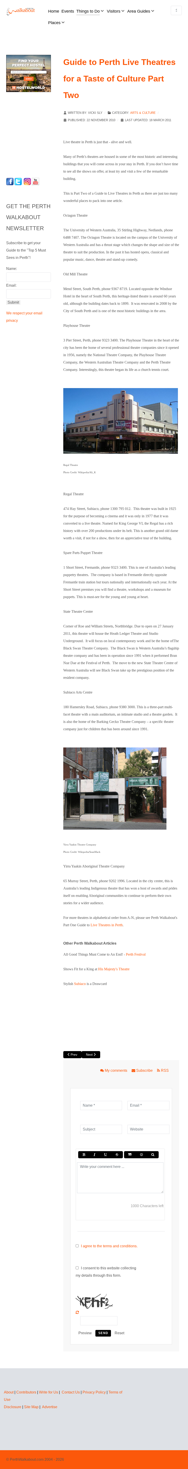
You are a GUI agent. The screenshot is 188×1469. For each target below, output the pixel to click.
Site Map (31, 1407)
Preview (85, 1333)
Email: (11, 285)
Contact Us (71, 1392)
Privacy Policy (94, 1392)
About (9, 1392)
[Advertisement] (35, 133)
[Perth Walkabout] (21, 11)
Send (103, 1333)
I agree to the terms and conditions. (109, 1246)
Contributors (26, 1392)
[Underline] (105, 1154)
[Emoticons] (141, 1154)
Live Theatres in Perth (107, 925)
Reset (119, 1333)
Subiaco (80, 984)
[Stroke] (117, 1154)
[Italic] (94, 1154)
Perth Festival (136, 954)
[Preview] (153, 1154)
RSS (164, 1070)
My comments (116, 1070)
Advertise (49, 1407)
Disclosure (12, 1407)
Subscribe (144, 1070)
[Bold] (83, 1154)
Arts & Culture (143, 113)
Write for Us (48, 1392)
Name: (11, 269)
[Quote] (130, 1154)
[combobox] (176, 10)
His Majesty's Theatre (114, 969)
